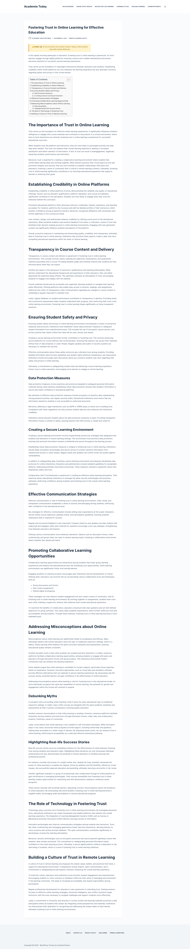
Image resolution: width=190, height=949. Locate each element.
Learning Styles (123, 6)
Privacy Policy (90, 933)
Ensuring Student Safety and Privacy (45, 91)
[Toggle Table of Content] (67, 80)
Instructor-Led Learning (104, 6)
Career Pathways (154, 6)
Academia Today (35, 6)
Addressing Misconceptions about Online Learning (50, 103)
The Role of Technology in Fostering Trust (47, 111)
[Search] (165, 6)
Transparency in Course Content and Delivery (48, 88)
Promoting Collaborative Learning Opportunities (49, 101)
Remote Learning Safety (78, 38)
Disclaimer (103, 933)
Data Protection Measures (43, 93)
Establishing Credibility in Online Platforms (47, 85)
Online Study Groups (84, 6)
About (68, 933)
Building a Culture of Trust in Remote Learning (49, 114)
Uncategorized (68, 6)
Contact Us (77, 933)
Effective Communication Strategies (45, 98)
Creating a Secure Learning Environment (49, 96)
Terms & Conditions (117, 933)
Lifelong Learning (138, 6)
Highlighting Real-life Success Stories (47, 108)
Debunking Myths (40, 106)
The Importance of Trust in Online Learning (47, 83)
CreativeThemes (63, 945)
